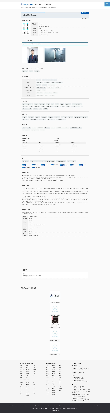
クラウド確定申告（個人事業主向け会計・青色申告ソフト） (80, 370)
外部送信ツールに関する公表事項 (69, 405)
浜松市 (27, 367)
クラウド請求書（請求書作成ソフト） (78, 372)
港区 (21, 386)
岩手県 (47, 369)
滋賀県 (53, 379)
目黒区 (27, 384)
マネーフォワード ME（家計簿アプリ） (79, 396)
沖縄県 (60, 390)
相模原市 (28, 375)
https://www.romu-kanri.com (34, 235)
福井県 (53, 365)
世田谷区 (28, 388)
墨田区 (21, 393)
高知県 (60, 375)
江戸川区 (34, 393)
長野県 (53, 369)
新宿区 (21, 388)
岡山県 (53, 394)
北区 (33, 382)
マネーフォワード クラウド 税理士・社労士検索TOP (29, 7)
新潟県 (47, 390)
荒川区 (34, 384)
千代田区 (21, 382)
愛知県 (53, 375)
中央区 (21, 384)
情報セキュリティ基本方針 (29, 405)
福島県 (47, 375)
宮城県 (47, 371)
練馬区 (34, 388)
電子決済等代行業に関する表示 (82, 405)
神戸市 (27, 377)
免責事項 (38, 405)
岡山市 (34, 365)
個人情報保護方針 (19, 405)
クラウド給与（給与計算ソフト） (78, 377)
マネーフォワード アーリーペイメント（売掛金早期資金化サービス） (81, 392)
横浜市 (21, 373)
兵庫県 (53, 384)
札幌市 (21, 365)
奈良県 (53, 386)
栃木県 (47, 379)
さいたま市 (22, 369)
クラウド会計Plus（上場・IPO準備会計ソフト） (80, 368)
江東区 (21, 395)
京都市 (27, 371)
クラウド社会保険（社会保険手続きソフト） (80, 378)
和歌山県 (53, 388)
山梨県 (53, 367)
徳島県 (60, 369)
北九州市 (34, 369)
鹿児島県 (60, 388)
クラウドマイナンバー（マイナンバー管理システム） (80, 382)
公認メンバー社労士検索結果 (42, 7)
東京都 (47, 386)
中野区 (27, 391)
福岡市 (34, 371)
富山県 (47, 394)
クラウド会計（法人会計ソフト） (78, 366)
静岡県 (53, 373)
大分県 (60, 386)
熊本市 (34, 373)
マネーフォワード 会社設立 (77, 387)
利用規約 (43, 405)
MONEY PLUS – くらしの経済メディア (79, 398)
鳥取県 (53, 390)
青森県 (47, 367)
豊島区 (27, 395)
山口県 (60, 367)
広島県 (40, 28)
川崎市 (21, 375)
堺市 (33, 375)
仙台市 (21, 367)
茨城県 (47, 377)
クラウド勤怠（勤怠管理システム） (78, 380)
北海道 (47, 365)
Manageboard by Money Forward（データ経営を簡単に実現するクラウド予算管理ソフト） (81, 400)
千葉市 (21, 371)
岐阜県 (53, 371)
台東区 (21, 391)
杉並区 (27, 393)
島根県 (53, 392)
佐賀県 (60, 379)
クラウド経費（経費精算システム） (78, 373)
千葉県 (47, 384)
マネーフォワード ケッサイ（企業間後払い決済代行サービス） (81, 390)
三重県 (53, 377)
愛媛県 (60, 373)
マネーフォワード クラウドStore (78, 386)
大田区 (27, 386)
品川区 (27, 382)
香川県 (60, 371)
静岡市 (21, 377)
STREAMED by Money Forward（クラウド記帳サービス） (81, 395)
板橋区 (34, 386)
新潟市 (27, 365)
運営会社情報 (11, 405)
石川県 (47, 392)
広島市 (34, 367)
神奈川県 (47, 388)
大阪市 (27, 373)
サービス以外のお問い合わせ (95, 405)
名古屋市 (28, 369)
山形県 (47, 373)
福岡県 (60, 377)
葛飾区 (34, 391)
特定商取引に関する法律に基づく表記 (54, 405)
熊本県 (60, 384)
